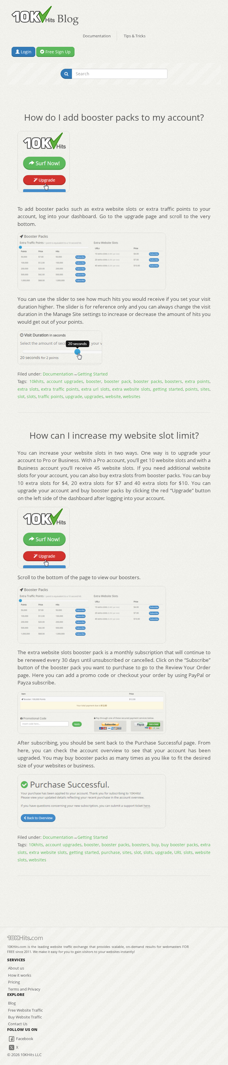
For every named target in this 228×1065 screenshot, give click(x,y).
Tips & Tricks (134, 36)
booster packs (148, 381)
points (191, 389)
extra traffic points (59, 389)
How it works (19, 975)
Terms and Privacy (24, 989)
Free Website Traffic (25, 1010)
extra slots (28, 389)
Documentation (97, 36)
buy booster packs (179, 844)
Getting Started (92, 374)
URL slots (183, 852)
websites (131, 396)
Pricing (14, 982)
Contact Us (17, 1023)
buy (155, 844)
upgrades (93, 396)
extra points (197, 381)
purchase (110, 852)
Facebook (24, 1038)
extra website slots (131, 389)
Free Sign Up (57, 52)
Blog (12, 1003)
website (113, 396)
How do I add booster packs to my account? (114, 117)
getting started (168, 389)
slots (31, 396)
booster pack (117, 381)
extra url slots (95, 389)
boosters (173, 381)
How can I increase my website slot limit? (114, 435)
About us (16, 968)
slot (21, 396)
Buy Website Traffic (25, 1017)
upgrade (73, 396)
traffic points (50, 396)
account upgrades (65, 381)
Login (25, 52)
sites (205, 389)
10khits (36, 381)
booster (93, 381)
